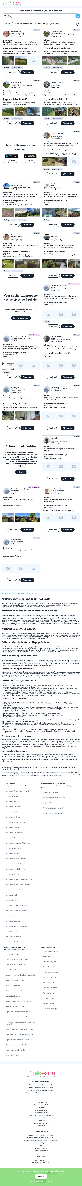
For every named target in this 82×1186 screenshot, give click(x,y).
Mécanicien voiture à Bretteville (16, 1045)
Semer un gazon (48, 982)
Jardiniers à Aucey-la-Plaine (15, 864)
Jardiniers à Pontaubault (14, 848)
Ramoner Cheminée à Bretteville (17, 1017)
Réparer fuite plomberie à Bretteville (18, 1012)
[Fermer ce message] (78, 1171)
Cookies (41, 1145)
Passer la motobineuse (50, 972)
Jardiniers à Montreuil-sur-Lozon (16, 838)
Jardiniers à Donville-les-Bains (15, 869)
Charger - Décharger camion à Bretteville (19, 1029)
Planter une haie (48, 1003)
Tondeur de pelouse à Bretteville (54, 798)
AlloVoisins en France (41, 1118)
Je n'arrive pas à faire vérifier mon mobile (41, 1085)
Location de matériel (41, 1148)
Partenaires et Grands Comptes (41, 1123)
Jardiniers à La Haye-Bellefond (16, 859)
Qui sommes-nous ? (41, 1102)
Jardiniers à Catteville (13, 874)
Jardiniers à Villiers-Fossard (15, 833)
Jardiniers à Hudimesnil (13, 937)
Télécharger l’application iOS (41, 1160)
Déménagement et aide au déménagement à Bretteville (21, 1023)
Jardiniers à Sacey (12, 931)
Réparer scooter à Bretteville (15, 1050)
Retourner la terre (49, 956)
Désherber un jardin (49, 962)
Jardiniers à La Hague (13, 817)
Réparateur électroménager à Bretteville (19, 1034)
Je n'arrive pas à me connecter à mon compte (41, 1088)
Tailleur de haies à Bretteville (52, 813)
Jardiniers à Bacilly (12, 895)
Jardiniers (21, 593)
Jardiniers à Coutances (13, 812)
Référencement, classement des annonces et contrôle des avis (41, 1140)
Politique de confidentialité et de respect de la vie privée (41, 1138)
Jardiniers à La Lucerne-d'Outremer (17, 843)
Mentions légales (41, 1143)
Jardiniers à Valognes (13, 827)
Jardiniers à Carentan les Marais (16, 822)
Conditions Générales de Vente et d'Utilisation (41, 1135)
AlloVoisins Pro (41, 1107)
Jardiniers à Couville (12, 942)
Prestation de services (41, 1151)
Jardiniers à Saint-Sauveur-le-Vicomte (18, 885)
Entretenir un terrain (49, 977)
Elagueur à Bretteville (50, 803)
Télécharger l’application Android (41, 1163)
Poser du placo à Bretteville (15, 1006)
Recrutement (41, 1126)
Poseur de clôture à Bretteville (53, 808)
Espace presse (41, 1120)
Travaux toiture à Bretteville (15, 980)
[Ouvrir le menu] (77, 3)
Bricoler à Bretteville (12, 954)
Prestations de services (11, 593)
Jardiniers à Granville (12, 801)
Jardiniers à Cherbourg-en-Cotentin (18, 791)
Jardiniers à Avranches (13, 807)
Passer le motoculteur (50, 951)
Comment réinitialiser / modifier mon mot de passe (41, 1093)
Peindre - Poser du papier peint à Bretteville (20, 1001)
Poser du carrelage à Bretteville (16, 970)
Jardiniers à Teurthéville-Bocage (16, 926)
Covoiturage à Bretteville (14, 1055)
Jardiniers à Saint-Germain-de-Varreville (19, 879)
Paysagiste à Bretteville (51, 792)
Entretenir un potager (50, 1009)
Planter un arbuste (49, 993)
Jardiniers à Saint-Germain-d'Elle (16, 905)
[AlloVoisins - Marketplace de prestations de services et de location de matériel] (12, 4)
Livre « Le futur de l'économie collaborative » (41, 1115)
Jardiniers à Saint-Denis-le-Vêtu (16, 911)
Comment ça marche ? (41, 1105)
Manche (28, 593)
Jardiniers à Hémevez (13, 853)
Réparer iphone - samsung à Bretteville (19, 1040)
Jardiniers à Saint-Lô (12, 796)
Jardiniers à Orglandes (13, 921)
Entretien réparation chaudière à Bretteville (20, 975)
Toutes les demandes (41, 1110)
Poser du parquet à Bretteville (16, 965)
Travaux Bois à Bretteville (14, 996)
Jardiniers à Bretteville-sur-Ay (15, 890)
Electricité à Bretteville (13, 985)
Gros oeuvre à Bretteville (14, 991)
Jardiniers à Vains (11, 916)
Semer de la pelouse (50, 967)
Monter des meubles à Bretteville (17, 959)
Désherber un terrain (50, 988)
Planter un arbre (48, 998)
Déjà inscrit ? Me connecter (41, 1181)
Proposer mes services (41, 1113)
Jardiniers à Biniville (12, 900)
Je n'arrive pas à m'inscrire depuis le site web (41, 1090)
